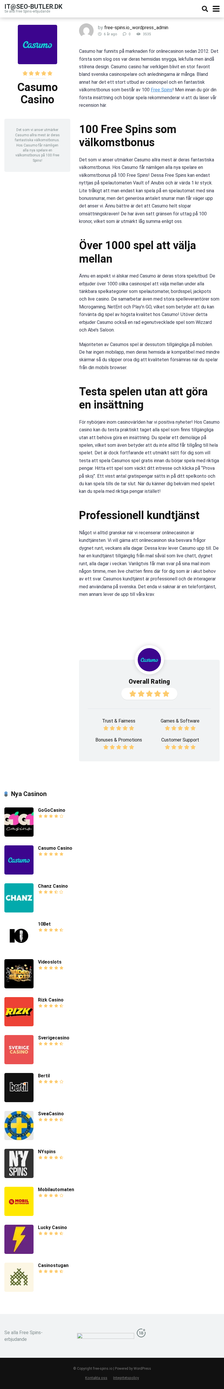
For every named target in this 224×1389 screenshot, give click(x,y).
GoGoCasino (51, 810)
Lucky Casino (52, 1227)
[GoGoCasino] (19, 835)
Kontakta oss (96, 1378)
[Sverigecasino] (19, 1062)
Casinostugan (53, 1265)
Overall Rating (149, 681)
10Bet (44, 924)
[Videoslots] (19, 987)
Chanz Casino (53, 886)
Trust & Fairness (118, 721)
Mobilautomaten (56, 1189)
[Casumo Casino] (19, 873)
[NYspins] (19, 1176)
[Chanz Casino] (19, 911)
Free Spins (161, 90)
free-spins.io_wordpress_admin (136, 27)
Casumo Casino (55, 848)
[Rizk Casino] (19, 1024)
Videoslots (50, 962)
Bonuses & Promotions (118, 740)
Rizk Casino (51, 1000)
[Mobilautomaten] (19, 1214)
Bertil (44, 1076)
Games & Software (180, 721)
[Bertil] (19, 1100)
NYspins (47, 1151)
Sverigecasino (53, 1038)
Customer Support (180, 740)
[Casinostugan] (19, 1290)
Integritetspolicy (126, 1378)
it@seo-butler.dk (33, 6)
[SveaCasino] (19, 1138)
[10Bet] (19, 949)
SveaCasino (51, 1113)
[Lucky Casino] (19, 1252)
